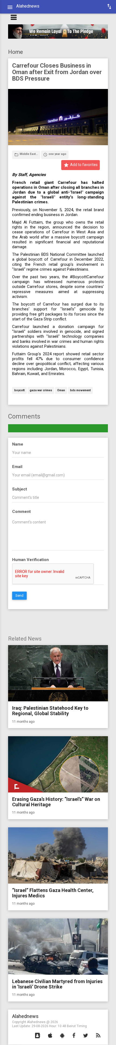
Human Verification (30, 559)
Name (17, 444)
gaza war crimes (41, 390)
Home (15, 52)
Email (17, 466)
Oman (61, 390)
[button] (38, 1036)
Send (19, 595)
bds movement (80, 390)
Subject (19, 489)
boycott (19, 390)
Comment (21, 511)
